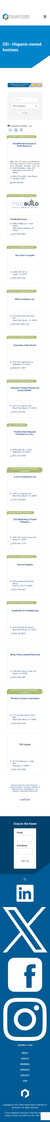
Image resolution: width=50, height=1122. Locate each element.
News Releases (32, 785)
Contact (25, 1075)
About (25, 1053)
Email (20, 833)
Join (25, 1081)
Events (25, 1058)
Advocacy (25, 1069)
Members (25, 1064)
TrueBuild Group (18, 219)
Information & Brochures (29, 791)
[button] (25, 6)
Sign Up (25, 860)
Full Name (22, 846)
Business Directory (18, 785)
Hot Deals (27, 787)
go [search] (26, 113)
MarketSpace (29, 789)
